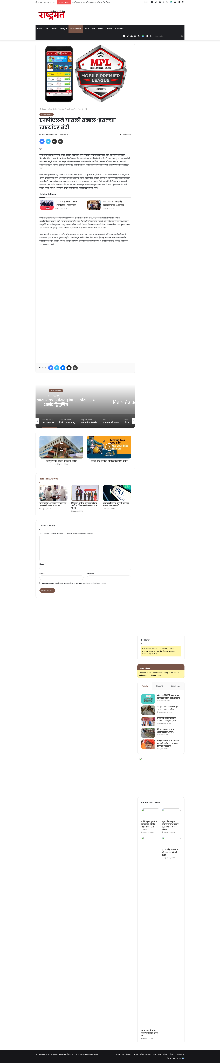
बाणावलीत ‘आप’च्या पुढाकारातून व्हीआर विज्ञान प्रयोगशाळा (52, 504)
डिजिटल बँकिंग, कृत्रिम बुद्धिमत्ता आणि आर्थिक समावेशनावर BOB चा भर (84, 505)
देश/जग (54, 29)
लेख (93, 29)
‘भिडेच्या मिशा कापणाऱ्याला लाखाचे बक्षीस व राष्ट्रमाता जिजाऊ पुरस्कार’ (168, 743)
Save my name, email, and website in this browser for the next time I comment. (74, 583)
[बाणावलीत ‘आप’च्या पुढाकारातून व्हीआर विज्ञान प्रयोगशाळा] (53, 493)
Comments (175, 686)
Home (39, 29)
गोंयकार (109, 29)
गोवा (47, 29)
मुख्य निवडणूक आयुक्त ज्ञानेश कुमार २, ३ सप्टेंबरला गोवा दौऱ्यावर (170, 825)
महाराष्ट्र (62, 29)
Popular (144, 686)
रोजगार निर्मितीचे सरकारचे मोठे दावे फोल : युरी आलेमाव (168, 696)
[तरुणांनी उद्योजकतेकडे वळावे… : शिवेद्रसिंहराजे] (148, 721)
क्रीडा (87, 29)
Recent (159, 686)
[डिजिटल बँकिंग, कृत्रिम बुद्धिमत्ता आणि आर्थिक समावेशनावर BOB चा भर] (85, 493)
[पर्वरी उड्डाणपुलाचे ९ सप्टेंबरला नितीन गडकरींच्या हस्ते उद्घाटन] (150, 813)
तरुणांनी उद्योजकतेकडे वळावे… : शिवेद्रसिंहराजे (166, 719)
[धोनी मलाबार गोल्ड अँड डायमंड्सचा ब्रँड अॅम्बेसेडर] (94, 205)
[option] (85, 402)
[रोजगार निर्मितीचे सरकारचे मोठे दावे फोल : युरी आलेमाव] (148, 699)
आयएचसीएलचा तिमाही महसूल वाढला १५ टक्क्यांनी (116, 504)
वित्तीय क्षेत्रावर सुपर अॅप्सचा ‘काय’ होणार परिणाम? (85, 402)
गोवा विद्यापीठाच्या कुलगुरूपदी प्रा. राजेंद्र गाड (85, 2)
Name (42, 564)
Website (90, 574)
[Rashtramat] (51, 15)
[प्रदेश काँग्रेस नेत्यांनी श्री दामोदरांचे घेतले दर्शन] (171, 842)
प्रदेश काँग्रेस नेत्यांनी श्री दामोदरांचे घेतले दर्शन (170, 852)
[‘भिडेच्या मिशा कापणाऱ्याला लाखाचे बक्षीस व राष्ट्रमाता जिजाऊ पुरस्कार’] (148, 744)
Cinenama (120, 29)
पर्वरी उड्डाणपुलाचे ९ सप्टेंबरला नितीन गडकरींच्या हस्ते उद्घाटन (149, 825)
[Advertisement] (85, 303)
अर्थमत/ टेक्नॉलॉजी (75, 29)
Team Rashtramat (48, 134)
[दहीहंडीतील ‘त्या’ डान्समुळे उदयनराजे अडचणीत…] (148, 710)
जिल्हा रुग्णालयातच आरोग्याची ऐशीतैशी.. (165, 730)
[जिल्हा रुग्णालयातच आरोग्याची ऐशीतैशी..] (148, 733)
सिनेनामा (101, 29)
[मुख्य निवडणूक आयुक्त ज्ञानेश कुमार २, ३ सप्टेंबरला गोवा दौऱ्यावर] (171, 813)
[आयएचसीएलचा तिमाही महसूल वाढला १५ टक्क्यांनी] (117, 493)
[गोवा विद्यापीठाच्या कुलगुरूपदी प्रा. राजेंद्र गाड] (150, 932)
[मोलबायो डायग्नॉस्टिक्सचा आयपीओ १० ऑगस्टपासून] (47, 205)
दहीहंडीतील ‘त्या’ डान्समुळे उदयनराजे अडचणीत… (168, 708)
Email (42, 574)
